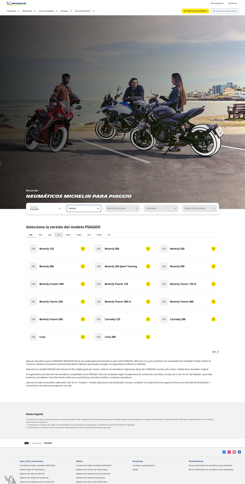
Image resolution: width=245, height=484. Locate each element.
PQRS (79, 235)
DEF (40, 235)
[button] (59, 208)
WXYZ (99, 235)
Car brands (36, 443)
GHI (49, 235)
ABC (31, 235)
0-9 (109, 235)
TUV (89, 235)
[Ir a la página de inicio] (16, 3)
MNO (68, 235)
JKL (58, 235)
